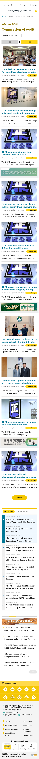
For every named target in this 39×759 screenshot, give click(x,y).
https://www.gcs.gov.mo (13, 709)
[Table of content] (3, 11)
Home (4, 17)
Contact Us (27, 725)
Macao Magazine (11, 725)
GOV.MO (8, 721)
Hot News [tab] (8, 511)
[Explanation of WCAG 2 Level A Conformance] (34, 755)
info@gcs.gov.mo (12, 712)
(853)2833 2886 (10, 715)
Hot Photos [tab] (23, 511)
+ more (33, 672)
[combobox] (12, 35)
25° (25, 5)
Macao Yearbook (11, 729)
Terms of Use (28, 735)
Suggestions (28, 721)
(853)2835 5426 (26, 715)
